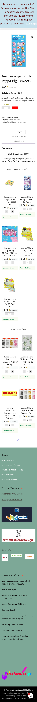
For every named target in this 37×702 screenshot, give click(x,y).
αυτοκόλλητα (22, 122)
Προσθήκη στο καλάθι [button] (10, 193)
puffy (15, 122)
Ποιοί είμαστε (9, 475)
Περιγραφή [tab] (19, 132)
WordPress (15, 698)
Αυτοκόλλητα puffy (14, 119)
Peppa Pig (10, 122)
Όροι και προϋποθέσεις (13, 470)
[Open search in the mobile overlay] (18, 392)
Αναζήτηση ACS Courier (12, 494)
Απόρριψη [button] (31, 23)
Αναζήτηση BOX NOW (12, 500)
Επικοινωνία (9, 461)
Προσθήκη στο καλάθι (15, 107)
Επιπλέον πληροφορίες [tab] (19, 136)
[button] (32, 37)
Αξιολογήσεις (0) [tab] (19, 141)
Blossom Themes (22, 696)
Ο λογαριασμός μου (12, 465)
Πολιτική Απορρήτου (12, 479)
